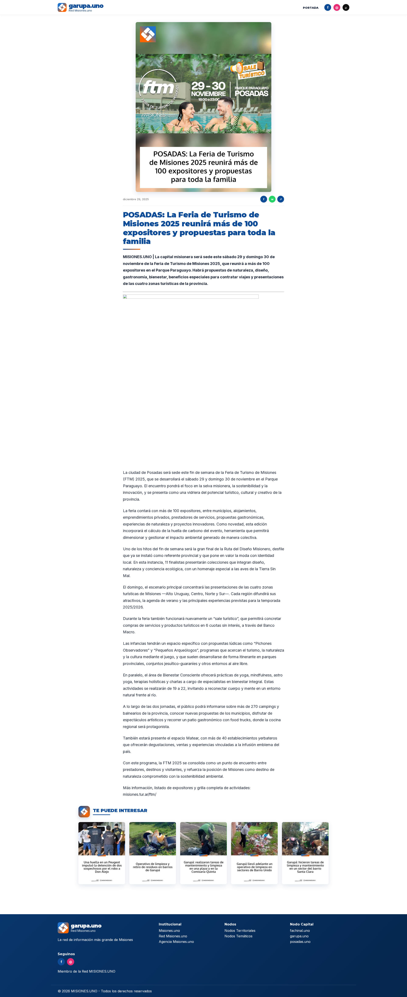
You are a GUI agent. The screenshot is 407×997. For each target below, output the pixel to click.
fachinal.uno (300, 930)
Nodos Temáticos (238, 936)
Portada (310, 7)
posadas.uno (300, 941)
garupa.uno (299, 936)
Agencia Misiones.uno (176, 941)
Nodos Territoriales (239, 930)
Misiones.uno (169, 930)
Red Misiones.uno (173, 936)
